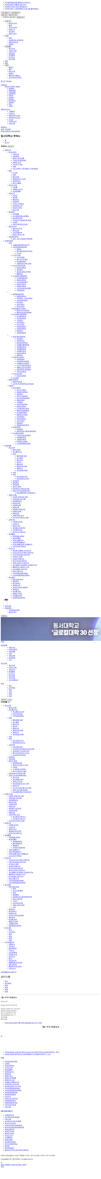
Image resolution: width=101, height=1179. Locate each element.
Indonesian (12, 90)
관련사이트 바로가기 (7, 1111)
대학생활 (8, 46)
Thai (10, 104)
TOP (2, 1167)
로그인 (7, 142)
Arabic (11, 106)
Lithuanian (12, 93)
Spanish (11, 102)
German (11, 97)
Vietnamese (12, 92)
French (11, 95)
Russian (11, 99)
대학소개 (8, 21)
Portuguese (12, 100)
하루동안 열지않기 (9, 17)
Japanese (11, 88)
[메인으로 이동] (2, 642)
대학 (7, 36)
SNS (7, 65)
